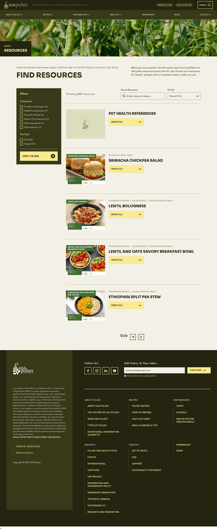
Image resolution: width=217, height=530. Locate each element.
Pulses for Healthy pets (102, 450)
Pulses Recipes (141, 406)
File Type (25, 134)
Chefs (179, 406)
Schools (181, 412)
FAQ (134, 457)
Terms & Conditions (28, 446)
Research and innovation (103, 512)
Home (7, 46)
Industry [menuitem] (115, 15)
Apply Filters (30, 156)
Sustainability (97, 505)
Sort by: (171, 89)
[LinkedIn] (105, 370)
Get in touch (139, 450)
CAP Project (95, 476)
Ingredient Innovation (102, 492)
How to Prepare (141, 412)
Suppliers (93, 470)
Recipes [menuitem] (47, 15)
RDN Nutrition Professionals (185, 420)
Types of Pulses (97, 425)
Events (92, 457)
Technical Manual (99, 499)
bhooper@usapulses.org (22, 423)
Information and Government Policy (99, 484)
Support (137, 463)
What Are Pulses (98, 419)
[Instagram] (96, 370)
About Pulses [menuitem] (13, 15)
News (179, 450)
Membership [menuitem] (148, 15)
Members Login (165, 5)
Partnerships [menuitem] (80, 15)
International (97, 463)
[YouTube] (114, 370)
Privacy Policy (25, 453)
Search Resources (129, 90)
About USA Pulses (98, 406)
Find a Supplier (184, 5)
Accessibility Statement (146, 470)
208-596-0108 (49, 420)
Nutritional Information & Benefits (103, 433)
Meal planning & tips (145, 425)
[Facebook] (88, 370)
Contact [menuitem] (204, 15)
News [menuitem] (177, 15)
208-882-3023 (32, 431)
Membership (183, 445)
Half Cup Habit (141, 419)
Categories (26, 101)
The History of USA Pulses (103, 412)
